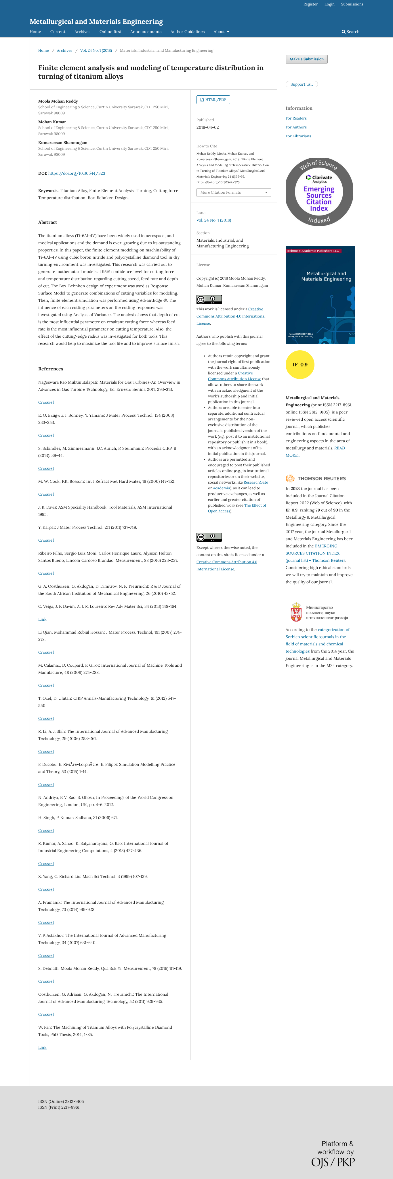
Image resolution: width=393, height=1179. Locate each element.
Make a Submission (307, 59)
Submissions (352, 4)
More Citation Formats (221, 192)
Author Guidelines (188, 31)
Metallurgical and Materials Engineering (96, 21)
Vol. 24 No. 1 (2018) (96, 50)
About (220, 31)
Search (352, 31)
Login (330, 4)
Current (57, 31)
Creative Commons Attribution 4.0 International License (231, 316)
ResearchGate (256, 482)
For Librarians (298, 136)
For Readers (296, 118)
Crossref (46, 402)
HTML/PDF (215, 99)
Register (311, 4)
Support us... (302, 84)
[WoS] (316, 481)
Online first (110, 31)
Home (35, 31)
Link (42, 619)
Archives (82, 31)
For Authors (296, 127)
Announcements (145, 31)
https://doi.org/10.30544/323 (76, 173)
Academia (221, 488)
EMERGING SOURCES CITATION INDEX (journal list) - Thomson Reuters (315, 553)
